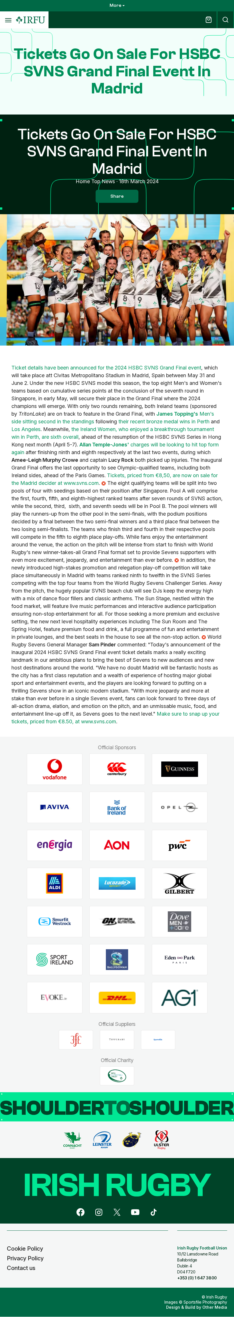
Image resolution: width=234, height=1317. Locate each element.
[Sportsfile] (158, 1040)
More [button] (115, 5)
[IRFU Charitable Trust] (117, 1076)
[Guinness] (179, 769)
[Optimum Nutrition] (117, 921)
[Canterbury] (117, 769)
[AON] (117, 845)
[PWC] (179, 845)
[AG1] (179, 997)
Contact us (21, 1268)
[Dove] (179, 921)
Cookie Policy (25, 1248)
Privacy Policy (25, 1258)
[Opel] (179, 807)
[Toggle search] (225, 19)
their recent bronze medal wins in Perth (163, 421)
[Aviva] (54, 807)
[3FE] (76, 1040)
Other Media (214, 1307)
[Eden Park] (179, 959)
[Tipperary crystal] (117, 1040)
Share (117, 196)
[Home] (30, 20)
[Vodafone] (54, 769)
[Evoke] (54, 997)
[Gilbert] (179, 883)
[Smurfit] (54, 921)
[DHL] (117, 997)
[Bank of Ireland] (117, 807)
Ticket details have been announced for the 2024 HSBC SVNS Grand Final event (106, 368)
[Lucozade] (117, 883)
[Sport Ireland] (54, 959)
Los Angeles (26, 429)
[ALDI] (54, 883)
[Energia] (54, 845)
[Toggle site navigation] (8, 19)
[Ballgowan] (117, 959)
